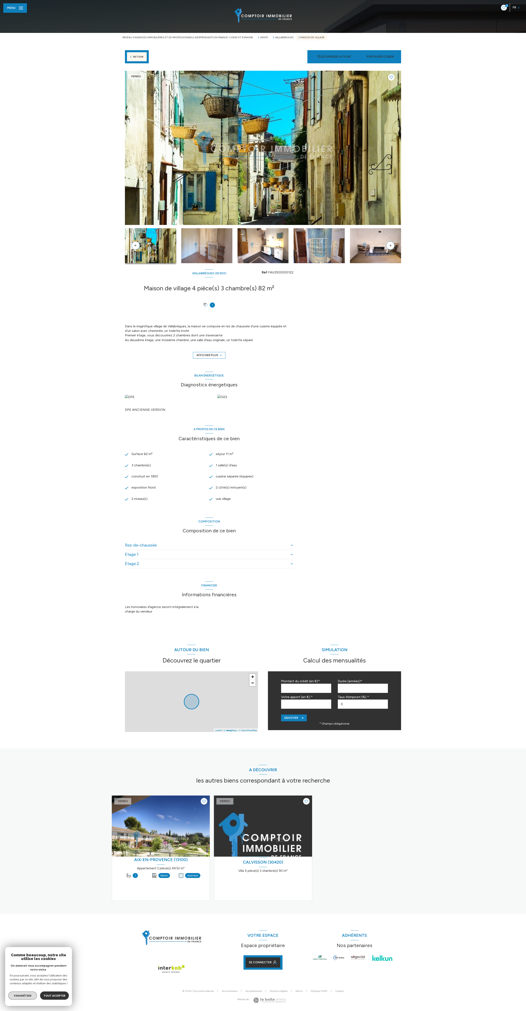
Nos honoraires (230, 991)
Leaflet (218, 730)
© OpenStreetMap (248, 730)
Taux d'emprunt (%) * (353, 697)
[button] (390, 245)
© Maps (230, 730)
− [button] (252, 683)
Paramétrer (22, 995)
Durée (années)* (350, 681)
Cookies (339, 991)
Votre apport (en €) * (297, 697)
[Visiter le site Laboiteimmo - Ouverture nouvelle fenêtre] (269, 1000)
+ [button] (252, 676)
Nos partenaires (253, 991)
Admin (299, 991)
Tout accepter (54, 995)
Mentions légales (279, 991)
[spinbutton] (363, 704)
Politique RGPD (319, 991)
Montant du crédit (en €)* (300, 681)
